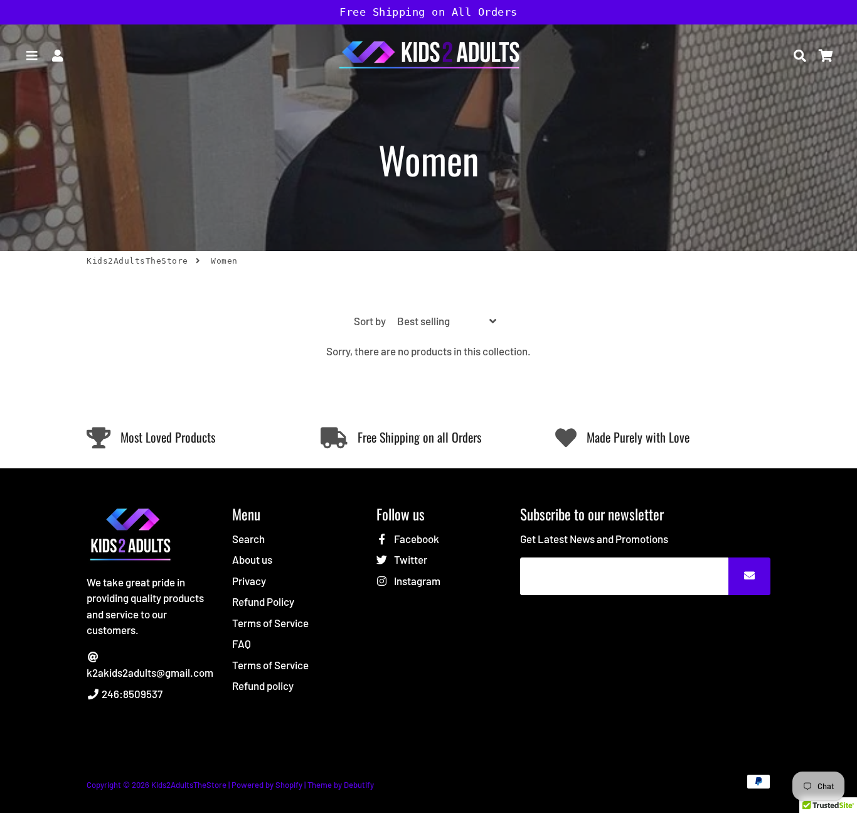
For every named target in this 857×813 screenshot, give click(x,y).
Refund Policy (263, 601)
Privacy (249, 580)
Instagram (416, 580)
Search (248, 538)
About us (252, 559)
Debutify (359, 785)
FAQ (241, 643)
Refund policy (263, 685)
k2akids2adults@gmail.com (150, 672)
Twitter (409, 559)
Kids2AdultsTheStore (137, 261)
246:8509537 (131, 693)
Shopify (288, 785)
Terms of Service (270, 622)
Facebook (415, 538)
